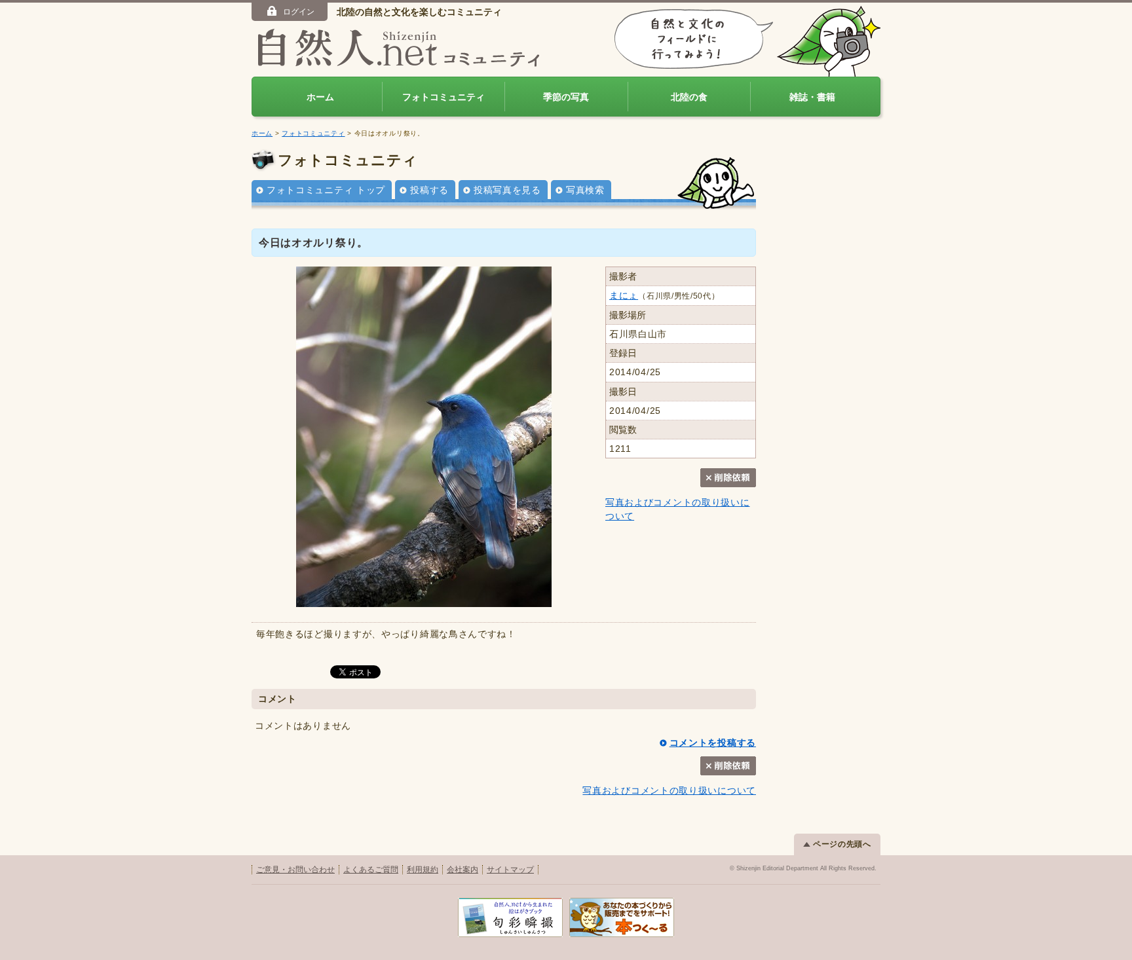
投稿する (429, 190)
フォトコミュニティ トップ (326, 190)
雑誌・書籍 (812, 97)
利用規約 (422, 869)
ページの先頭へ (842, 844)
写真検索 (585, 190)
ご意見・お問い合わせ (295, 869)
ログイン (298, 11)
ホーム (320, 97)
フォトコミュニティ (443, 97)
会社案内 (462, 869)
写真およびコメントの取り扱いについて (669, 790)
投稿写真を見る (507, 190)
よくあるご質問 (370, 869)
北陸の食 (689, 97)
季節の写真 (566, 97)
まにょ (623, 295)
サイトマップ (510, 869)
